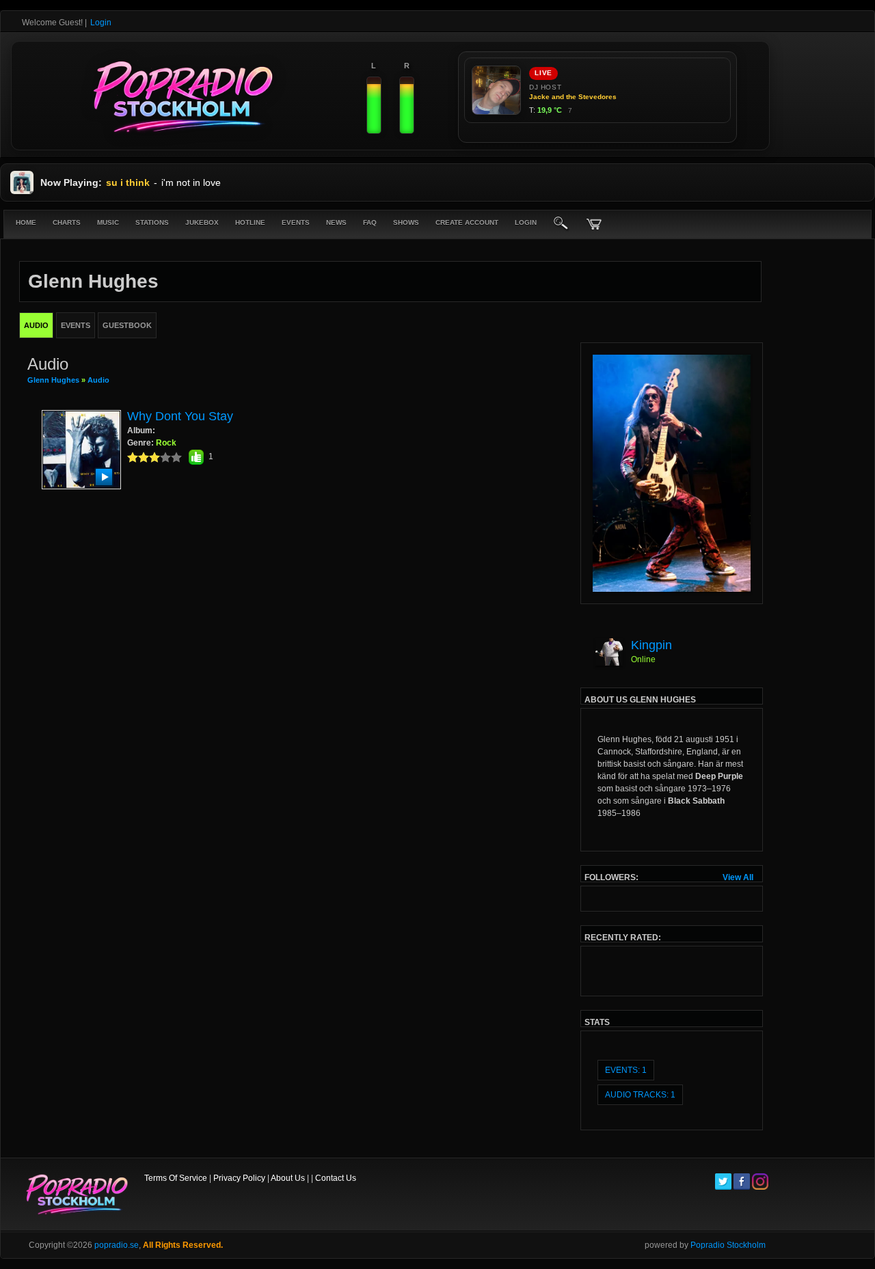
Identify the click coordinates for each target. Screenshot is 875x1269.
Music (108, 222)
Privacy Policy (239, 1178)
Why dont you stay (180, 416)
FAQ (370, 222)
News (336, 222)
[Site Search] (561, 224)
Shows (406, 222)
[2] (138, 457)
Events (296, 222)
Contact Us (335, 1178)
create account (466, 222)
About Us (288, 1178)
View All (738, 877)
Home (26, 222)
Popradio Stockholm (728, 1245)
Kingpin (651, 645)
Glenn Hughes (53, 380)
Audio (98, 380)
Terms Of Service (175, 1178)
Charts (67, 222)
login (526, 222)
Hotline (250, 222)
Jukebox (202, 222)
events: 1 (626, 1070)
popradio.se (116, 1245)
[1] (132, 457)
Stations (152, 222)
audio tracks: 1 (640, 1095)
